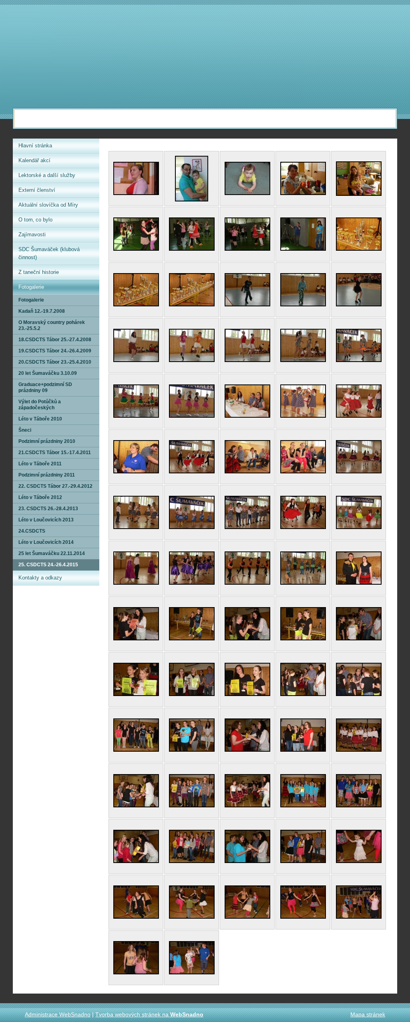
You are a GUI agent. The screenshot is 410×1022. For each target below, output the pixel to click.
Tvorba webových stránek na (149, 1014)
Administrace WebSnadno (57, 1014)
